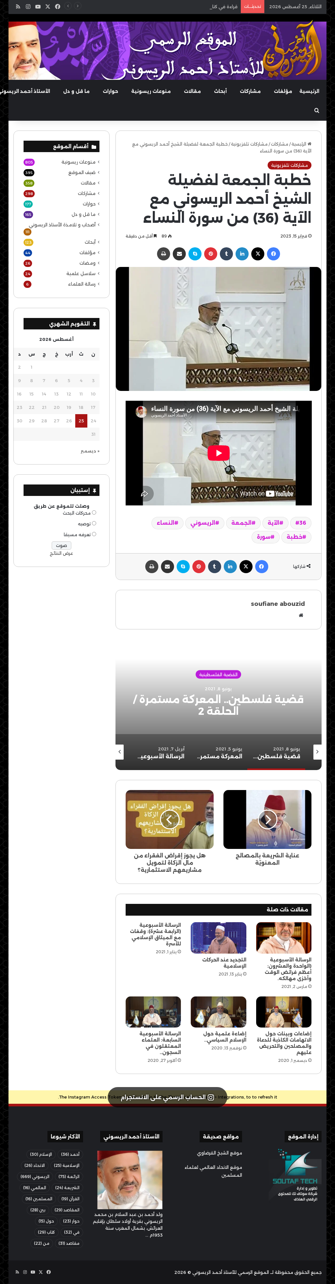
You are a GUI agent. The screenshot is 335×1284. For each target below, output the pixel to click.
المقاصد (67, 1209)
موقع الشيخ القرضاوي (219, 1152)
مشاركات (250, 91)
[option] (218, 704)
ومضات (87, 263)
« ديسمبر (90, 450)
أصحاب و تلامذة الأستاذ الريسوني (62, 224)
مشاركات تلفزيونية (249, 144)
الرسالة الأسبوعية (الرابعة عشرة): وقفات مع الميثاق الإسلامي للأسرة (155, 934)
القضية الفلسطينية (218, 674)
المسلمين (39, 1198)
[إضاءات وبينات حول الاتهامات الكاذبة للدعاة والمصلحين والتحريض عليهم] (284, 1012)
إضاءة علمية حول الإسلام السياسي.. (224, 1037)
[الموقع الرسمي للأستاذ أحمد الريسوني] (292, 49)
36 (302, 523)
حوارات (110, 91)
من (41, 1243)
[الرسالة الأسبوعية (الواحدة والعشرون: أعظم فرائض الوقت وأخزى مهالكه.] (284, 938)
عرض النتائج (61, 553)
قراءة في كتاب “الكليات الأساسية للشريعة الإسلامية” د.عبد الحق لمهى (168, 6)
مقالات (192, 91)
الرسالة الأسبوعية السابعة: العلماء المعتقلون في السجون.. (160, 1043)
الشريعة (67, 1187)
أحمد (70, 1154)
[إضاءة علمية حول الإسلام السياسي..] (218, 1012)
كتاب (46, 1232)
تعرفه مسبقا (77, 534)
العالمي (34, 1187)
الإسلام (41, 1154)
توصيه (84, 523)
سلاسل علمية (81, 273)
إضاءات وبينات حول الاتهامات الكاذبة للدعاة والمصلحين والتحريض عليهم (284, 1043)
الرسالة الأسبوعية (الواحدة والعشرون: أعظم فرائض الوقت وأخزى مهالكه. (288, 969)
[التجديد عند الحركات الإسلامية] (218, 938)
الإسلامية (66, 1165)
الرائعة (69, 1176)
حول (46, 1221)
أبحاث (220, 91)
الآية (273, 523)
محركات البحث (77, 513)
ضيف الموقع (82, 172)
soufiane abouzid (278, 603)
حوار (71, 1221)
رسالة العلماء (82, 284)
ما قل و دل (76, 91)
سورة (264, 537)
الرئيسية (309, 91)
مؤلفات (283, 91)
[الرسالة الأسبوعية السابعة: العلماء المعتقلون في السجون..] (153, 1012)
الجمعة (241, 523)
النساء (165, 523)
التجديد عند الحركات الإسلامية (224, 963)
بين (37, 1209)
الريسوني (202, 523)
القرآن (70, 1198)
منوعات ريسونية (151, 91)
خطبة (294, 537)
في (71, 1232)
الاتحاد (35, 1165)
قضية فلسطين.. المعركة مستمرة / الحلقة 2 (218, 705)
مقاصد (69, 1243)
